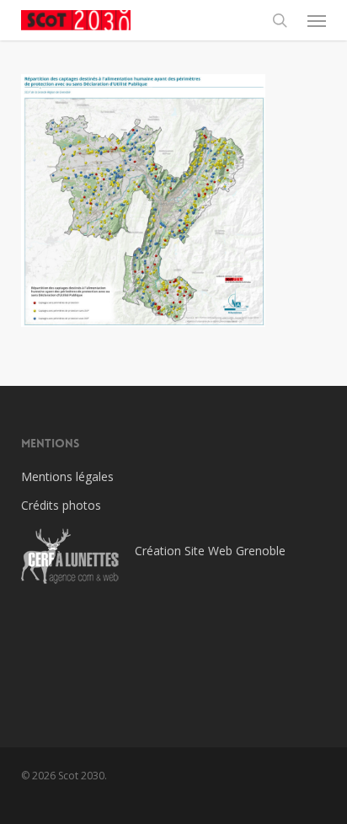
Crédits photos (61, 505)
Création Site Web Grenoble (210, 551)
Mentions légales (67, 476)
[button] (316, 20)
